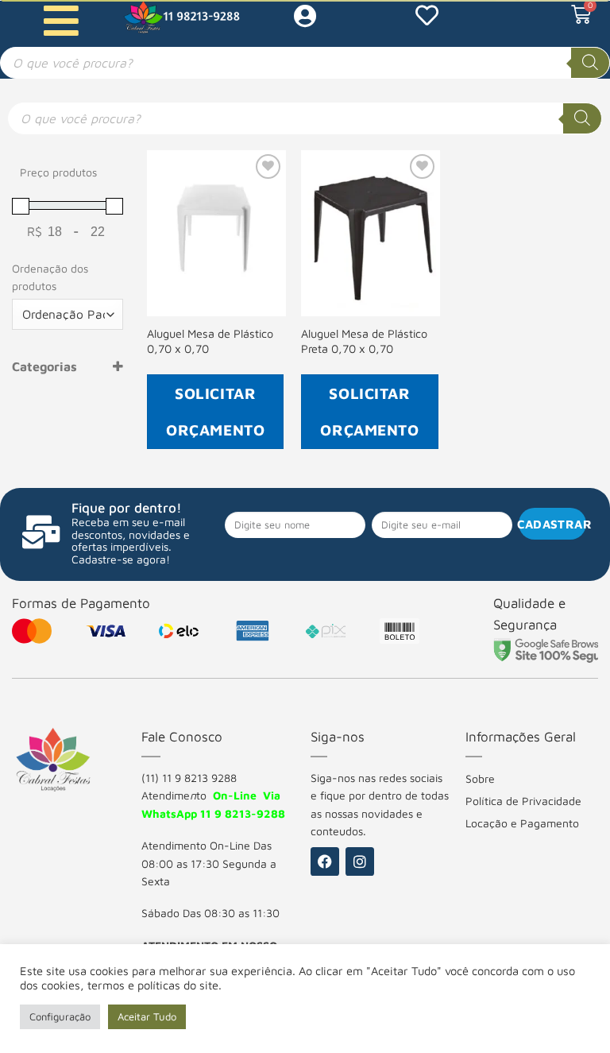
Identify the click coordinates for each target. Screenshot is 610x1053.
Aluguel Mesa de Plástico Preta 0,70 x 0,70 (364, 341)
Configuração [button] (60, 1016)
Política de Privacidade (523, 800)
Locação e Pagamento (522, 823)
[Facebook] (325, 861)
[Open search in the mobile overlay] (305, 63)
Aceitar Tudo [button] (147, 1016)
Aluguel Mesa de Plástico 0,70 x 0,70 (210, 341)
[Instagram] (360, 861)
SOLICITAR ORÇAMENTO (215, 411)
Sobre (480, 778)
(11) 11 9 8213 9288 (189, 777)
